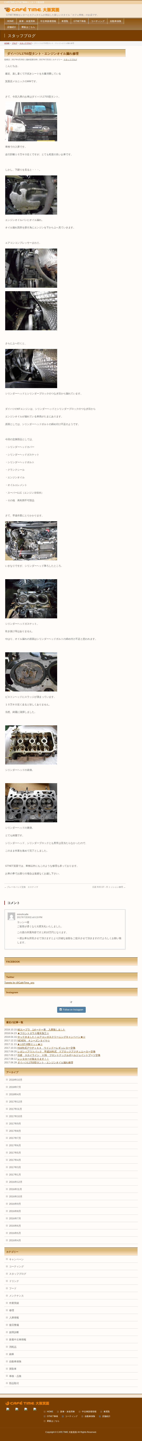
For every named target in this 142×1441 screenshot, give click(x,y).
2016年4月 (15, 1240)
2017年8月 (15, 1130)
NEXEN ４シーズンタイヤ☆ (33, 1040)
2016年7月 (15, 1218)
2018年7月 (15, 1087)
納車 (11, 1354)
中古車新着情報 (89, 1412)
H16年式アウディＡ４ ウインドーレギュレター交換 (46, 1047)
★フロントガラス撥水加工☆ (33, 1033)
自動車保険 (15, 1361)
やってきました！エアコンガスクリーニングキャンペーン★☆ (51, 1037)
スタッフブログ (70, 59)
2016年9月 (15, 1203)
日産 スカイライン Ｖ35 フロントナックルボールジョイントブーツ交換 (58, 1055)
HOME (50, 1412)
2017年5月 (15, 1152)
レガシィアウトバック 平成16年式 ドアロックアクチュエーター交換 (56, 1051)
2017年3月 (15, 1167)
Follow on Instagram (73, 1009)
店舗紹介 (106, 1416)
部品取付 (14, 1383)
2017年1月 (15, 1174)
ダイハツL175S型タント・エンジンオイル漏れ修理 (45, 1062)
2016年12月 (15, 1181)
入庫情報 (14, 1317)
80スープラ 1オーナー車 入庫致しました (41, 1029)
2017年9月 (15, 1123)
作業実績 (14, 1303)
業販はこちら (53, 1421)
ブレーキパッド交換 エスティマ (21, 887)
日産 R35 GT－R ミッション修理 (109, 887)
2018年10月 (15, 1079)
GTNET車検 (52, 1416)
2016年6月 (15, 1225)
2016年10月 (15, 1196)
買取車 (12, 1368)
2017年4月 (15, 1160)
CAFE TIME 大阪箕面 (67, 1432)
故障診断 (14, 1332)
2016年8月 (15, 1211)
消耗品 (12, 1346)
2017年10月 (15, 1116)
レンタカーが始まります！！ (33, 1058)
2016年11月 (15, 1189)
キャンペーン (16, 1259)
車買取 (107, 1412)
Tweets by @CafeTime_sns (19, 982)
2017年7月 (15, 1138)
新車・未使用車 (67, 1412)
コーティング (16, 1266)
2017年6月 (15, 1145)
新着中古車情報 (17, 1339)
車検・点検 (15, 1376)
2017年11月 (15, 1109)
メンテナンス (16, 1295)
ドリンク (14, 1281)
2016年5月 (15, 1233)
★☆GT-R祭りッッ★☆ (30, 1044)
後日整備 (14, 1325)
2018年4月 (15, 1094)
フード (12, 1288)
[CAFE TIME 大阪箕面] (31, 9)
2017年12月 (15, 1101)
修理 (11, 1310)
